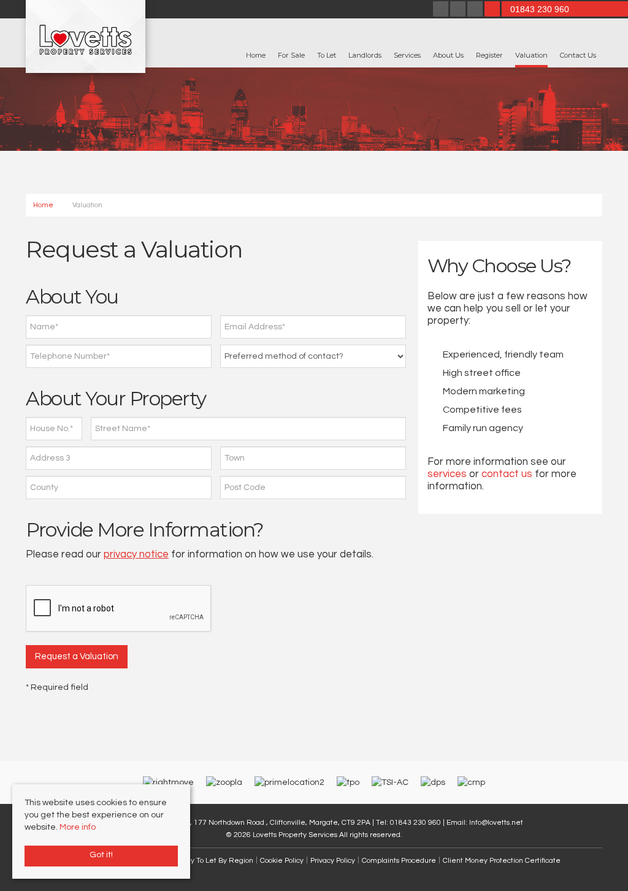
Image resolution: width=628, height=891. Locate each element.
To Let (326, 55)
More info (77, 827)
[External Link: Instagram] (458, 10)
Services (407, 55)
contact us (506, 474)
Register (489, 55)
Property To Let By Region (209, 860)
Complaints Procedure (399, 860)
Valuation (531, 55)
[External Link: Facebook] (441, 10)
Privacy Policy (332, 860)
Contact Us (578, 55)
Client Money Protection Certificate (502, 860)
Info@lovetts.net (496, 822)
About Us (448, 55)
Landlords (364, 55)
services (447, 474)
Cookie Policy (282, 860)
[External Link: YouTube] (475, 10)
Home (256, 55)
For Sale (291, 55)
